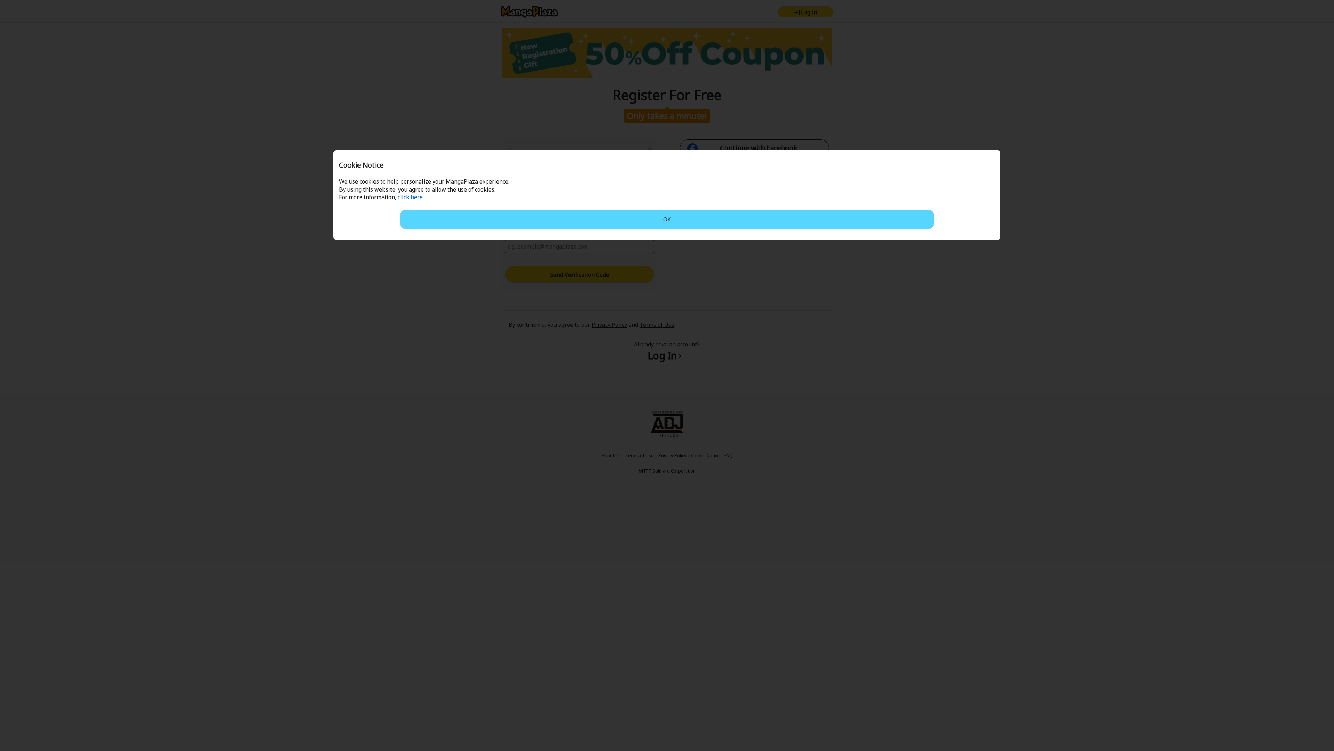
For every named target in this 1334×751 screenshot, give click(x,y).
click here (410, 197)
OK (667, 219)
